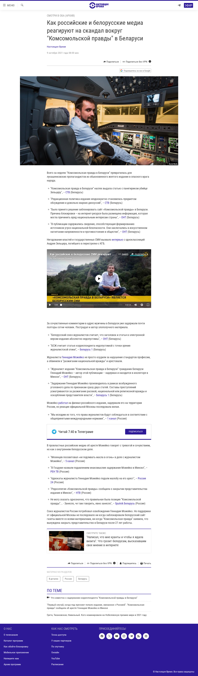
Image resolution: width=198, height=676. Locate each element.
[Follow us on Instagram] (124, 636)
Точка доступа (58, 634)
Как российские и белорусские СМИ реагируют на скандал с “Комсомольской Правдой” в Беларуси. (115, 254)
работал (63, 402)
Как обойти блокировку (16, 646)
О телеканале (11, 634)
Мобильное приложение (16, 652)
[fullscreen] (148, 305)
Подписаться (136, 431)
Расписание (57, 664)
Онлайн (55, 652)
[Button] (111, 62)
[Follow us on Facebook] (102, 636)
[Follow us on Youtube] (117, 636)
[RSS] (139, 636)
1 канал (112, 418)
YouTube (55, 658)
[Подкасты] (146, 636)
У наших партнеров (61, 640)
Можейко (79, 357)
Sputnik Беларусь (125, 503)
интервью (118, 239)
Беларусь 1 (86, 349)
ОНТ (124, 217)
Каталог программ (13, 640)
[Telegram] (179, 5)
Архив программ (12, 664)
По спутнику (57, 646)
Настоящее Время (56, 46)
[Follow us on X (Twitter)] (109, 636)
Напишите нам (11, 658)
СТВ (68, 192)
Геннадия (67, 357)
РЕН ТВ (54, 471)
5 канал (70, 461)
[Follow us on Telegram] (131, 636)
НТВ (78, 492)
